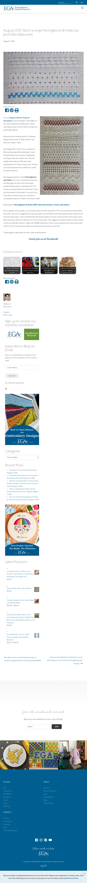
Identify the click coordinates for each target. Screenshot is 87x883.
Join (56, 727)
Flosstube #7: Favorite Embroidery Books (23, 470)
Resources (7, 797)
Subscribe (11, 376)
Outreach (6, 824)
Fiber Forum (7, 821)
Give (5, 827)
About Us (47, 788)
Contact (6, 818)
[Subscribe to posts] (6, 389)
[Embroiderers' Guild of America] (43, 854)
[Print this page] (17, 110)
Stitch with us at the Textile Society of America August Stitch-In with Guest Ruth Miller (23, 659)
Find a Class (7, 791)
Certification (7, 794)
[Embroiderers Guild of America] (16, 8)
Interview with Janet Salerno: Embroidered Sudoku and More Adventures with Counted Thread (22, 483)
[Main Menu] (84, 8)
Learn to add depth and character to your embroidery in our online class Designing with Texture (64, 660)
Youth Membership (10, 830)
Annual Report (49, 797)
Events (5, 800)
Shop (5, 803)
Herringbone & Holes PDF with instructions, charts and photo (41, 205)
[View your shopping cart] (75, 2)
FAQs (45, 800)
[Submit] (72, 2)
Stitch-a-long (7, 315)
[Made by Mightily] (43, 866)
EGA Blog (6, 806)
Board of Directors (50, 791)
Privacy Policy (48, 803)
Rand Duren (7, 307)
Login (82, 2)
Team (45, 794)
